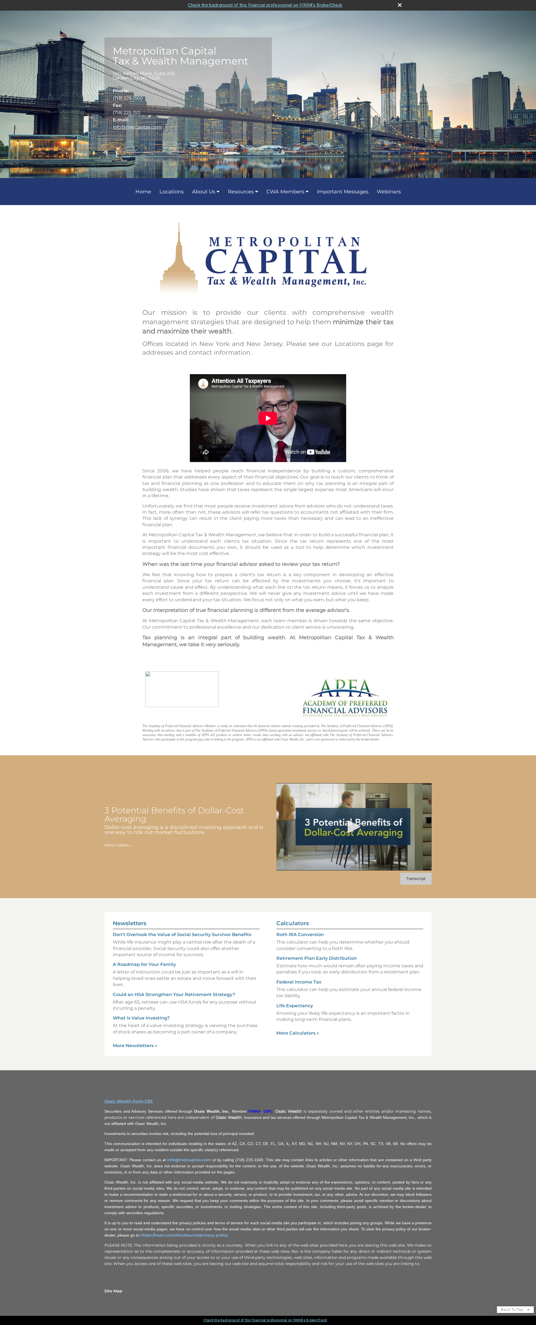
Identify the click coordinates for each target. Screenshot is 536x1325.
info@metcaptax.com (137, 127)
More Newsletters (135, 1045)
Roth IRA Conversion (300, 934)
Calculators (292, 923)
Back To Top (513, 1309)
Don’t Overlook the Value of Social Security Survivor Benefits (182, 934)
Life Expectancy (294, 1005)
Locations (171, 192)
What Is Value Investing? (141, 1018)
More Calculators (297, 1033)
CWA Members (285, 192)
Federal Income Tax (298, 982)
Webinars (389, 192)
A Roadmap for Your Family (144, 964)
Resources (241, 192)
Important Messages (342, 192)
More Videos (118, 845)
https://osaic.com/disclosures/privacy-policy (184, 1235)
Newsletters (129, 923)
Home (143, 192)
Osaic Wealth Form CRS (128, 1101)
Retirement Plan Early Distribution (316, 958)
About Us (203, 192)
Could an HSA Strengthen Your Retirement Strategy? (174, 994)
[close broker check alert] (400, 5)
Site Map (113, 1290)
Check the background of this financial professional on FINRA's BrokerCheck (265, 5)
